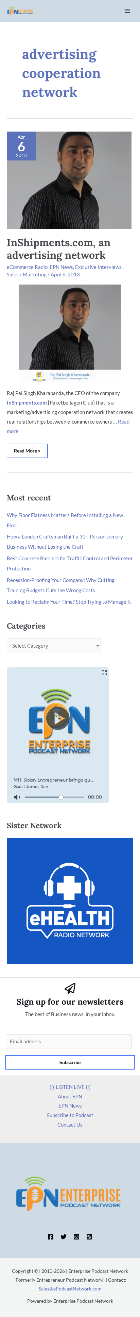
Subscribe (70, 1062)
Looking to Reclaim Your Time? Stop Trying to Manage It (69, 602)
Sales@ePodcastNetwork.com (70, 1289)
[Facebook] (51, 1237)
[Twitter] (63, 1237)
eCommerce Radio (27, 267)
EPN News (61, 267)
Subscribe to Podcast (70, 1115)
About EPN (70, 1096)
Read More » (31, 449)
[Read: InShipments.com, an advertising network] (69, 179)
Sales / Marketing (27, 274)
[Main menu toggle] (127, 11)
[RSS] (89, 1237)
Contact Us (70, 1125)
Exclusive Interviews (98, 267)
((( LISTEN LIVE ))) (70, 1087)
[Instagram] (76, 1237)
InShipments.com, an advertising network (58, 248)
